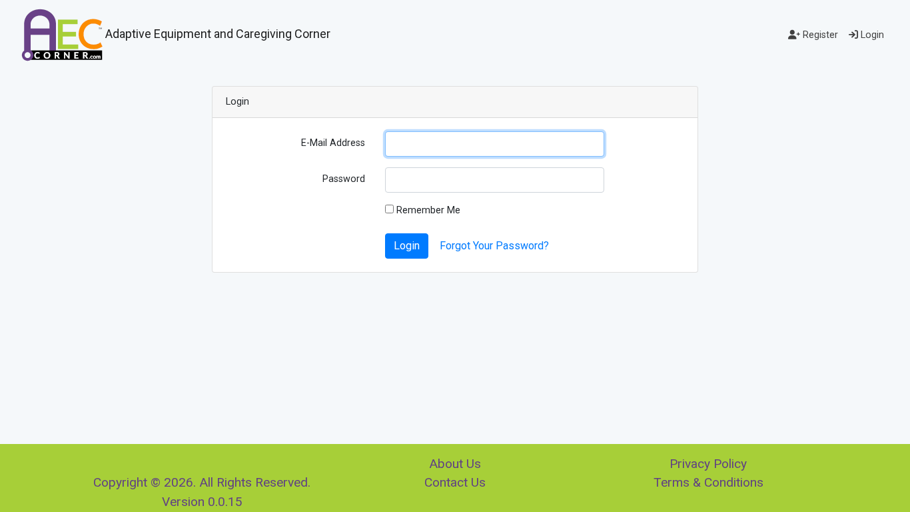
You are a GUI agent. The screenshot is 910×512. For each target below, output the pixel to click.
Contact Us (455, 482)
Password (343, 179)
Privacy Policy (708, 463)
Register (819, 35)
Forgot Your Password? (494, 245)
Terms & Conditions (708, 482)
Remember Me (427, 210)
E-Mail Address (333, 143)
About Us (455, 463)
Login (871, 35)
